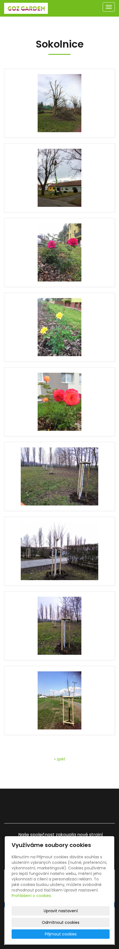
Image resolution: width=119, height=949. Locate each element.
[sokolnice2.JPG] (59, 177)
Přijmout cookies (61, 934)
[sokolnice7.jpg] (59, 551)
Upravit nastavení (61, 911)
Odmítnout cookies (60, 922)
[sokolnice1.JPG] (59, 103)
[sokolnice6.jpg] (59, 476)
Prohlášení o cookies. (32, 895)
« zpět (59, 759)
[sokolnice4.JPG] (59, 327)
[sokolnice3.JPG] (59, 252)
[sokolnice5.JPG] (59, 401)
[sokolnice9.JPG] (59, 700)
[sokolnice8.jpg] (59, 625)
